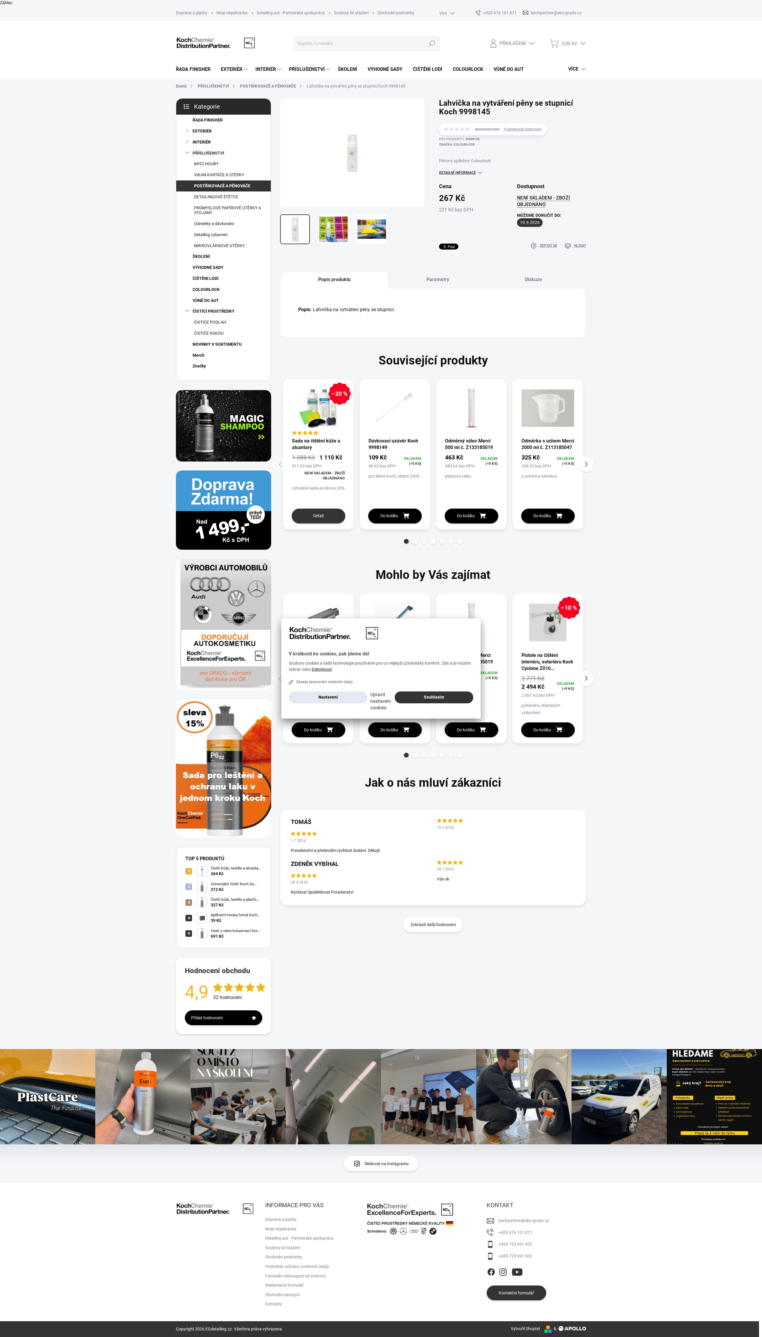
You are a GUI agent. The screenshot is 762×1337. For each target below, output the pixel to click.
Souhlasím (434, 697)
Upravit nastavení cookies (380, 701)
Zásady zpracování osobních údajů (324, 682)
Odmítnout (322, 669)
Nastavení (328, 697)
